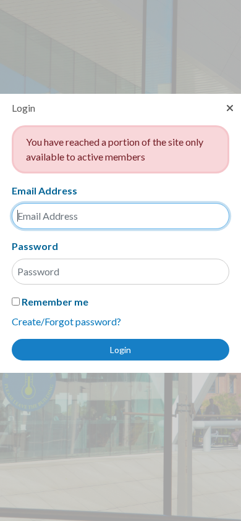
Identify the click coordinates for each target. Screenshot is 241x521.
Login (120, 349)
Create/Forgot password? (66, 321)
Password (35, 246)
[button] (230, 108)
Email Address (44, 190)
